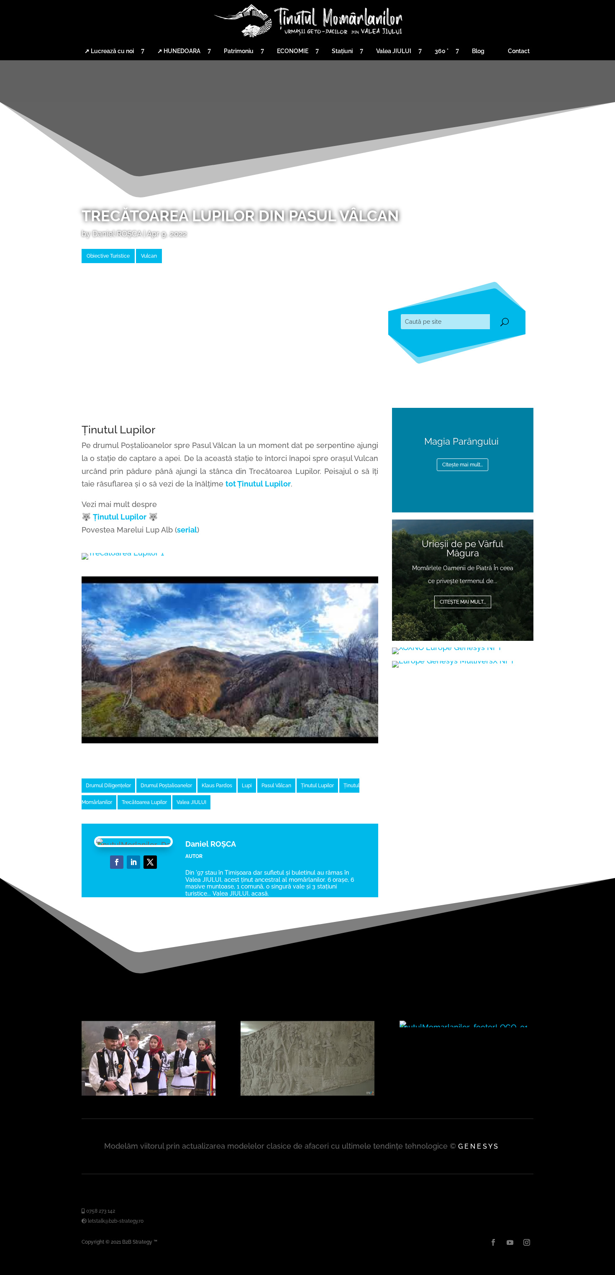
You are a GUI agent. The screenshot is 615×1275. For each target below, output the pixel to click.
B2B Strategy (137, 1242)
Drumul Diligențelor (108, 786)
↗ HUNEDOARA (178, 51)
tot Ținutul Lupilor (258, 483)
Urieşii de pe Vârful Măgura (462, 548)
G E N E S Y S (478, 1146)
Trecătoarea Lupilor (144, 802)
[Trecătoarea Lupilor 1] (123, 552)
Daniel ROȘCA (116, 233)
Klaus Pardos (217, 786)
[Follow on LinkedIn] (133, 862)
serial (187, 529)
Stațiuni (342, 51)
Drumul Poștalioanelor (166, 786)
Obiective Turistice (108, 256)
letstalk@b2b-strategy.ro (115, 1221)
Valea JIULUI (393, 51)
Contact (519, 51)
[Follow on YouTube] (150, 862)
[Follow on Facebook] (116, 862)
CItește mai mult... (462, 465)
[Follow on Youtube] (510, 1242)
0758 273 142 (100, 1211)
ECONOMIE (292, 51)
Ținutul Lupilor (119, 516)
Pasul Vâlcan (276, 786)
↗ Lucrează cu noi (109, 51)
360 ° (441, 51)
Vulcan (149, 256)
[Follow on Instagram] (526, 1242)
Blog (478, 51)
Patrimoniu (239, 51)
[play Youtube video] (230, 659)
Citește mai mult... (463, 602)
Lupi (247, 786)
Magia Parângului (462, 441)
